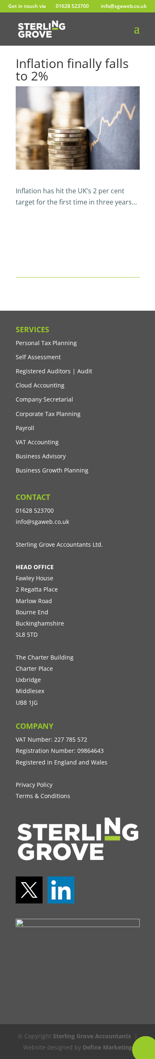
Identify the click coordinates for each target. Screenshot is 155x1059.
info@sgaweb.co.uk (42, 522)
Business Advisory (41, 456)
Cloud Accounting (40, 385)
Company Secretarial (44, 399)
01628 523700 (72, 6)
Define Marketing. (108, 1047)
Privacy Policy (34, 785)
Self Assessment (38, 357)
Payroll (25, 428)
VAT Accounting (37, 442)
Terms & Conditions (43, 796)
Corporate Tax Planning (48, 414)
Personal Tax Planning (46, 343)
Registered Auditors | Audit (54, 371)
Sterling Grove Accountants (92, 1036)
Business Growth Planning (52, 470)
